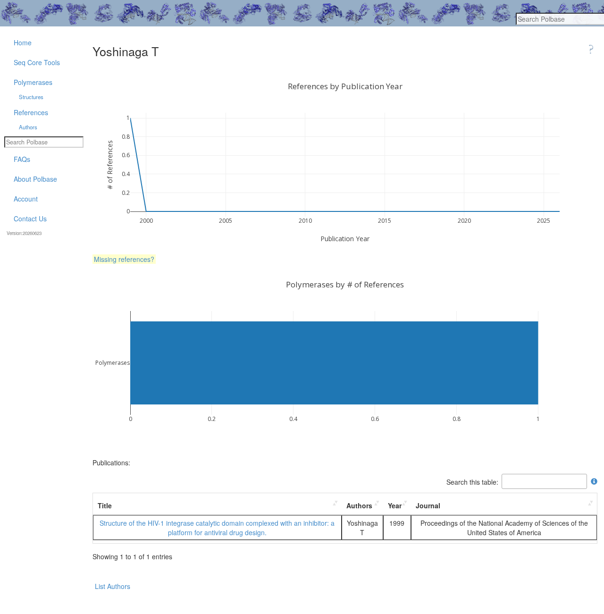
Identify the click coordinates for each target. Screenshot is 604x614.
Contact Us (30, 218)
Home (23, 42)
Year (395, 505)
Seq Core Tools (37, 62)
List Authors (112, 586)
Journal (428, 505)
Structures (31, 97)
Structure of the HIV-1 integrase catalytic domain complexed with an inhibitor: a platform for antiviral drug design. (217, 527)
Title (105, 505)
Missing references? (124, 259)
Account (26, 198)
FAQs (22, 159)
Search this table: (472, 481)
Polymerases (33, 82)
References (31, 112)
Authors (359, 505)
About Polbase (35, 179)
